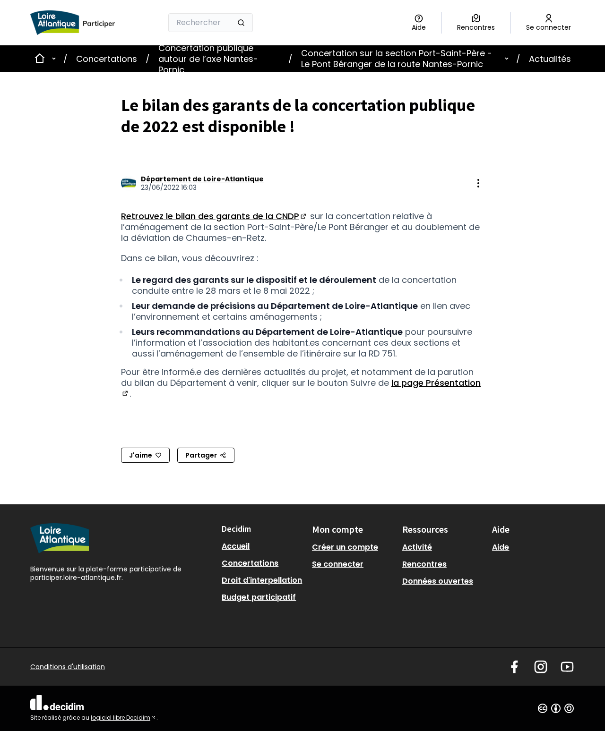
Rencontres (424, 564)
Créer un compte (345, 547)
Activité (417, 547)
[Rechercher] (241, 23)
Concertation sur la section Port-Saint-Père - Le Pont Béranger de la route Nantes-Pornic (396, 58)
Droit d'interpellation (262, 580)
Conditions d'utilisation (67, 667)
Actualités (550, 59)
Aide (500, 547)
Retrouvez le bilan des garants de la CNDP (214, 216)
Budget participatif (259, 597)
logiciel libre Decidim (123, 718)
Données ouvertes (437, 581)
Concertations (106, 59)
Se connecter (337, 564)
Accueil (236, 546)
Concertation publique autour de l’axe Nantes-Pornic (208, 59)
